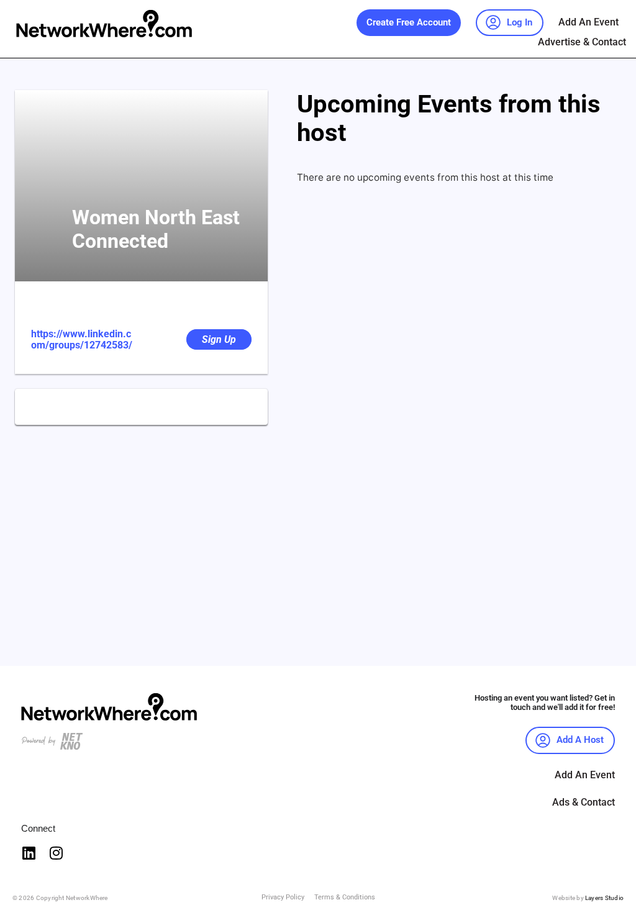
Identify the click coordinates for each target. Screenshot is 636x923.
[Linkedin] (28, 852)
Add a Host (580, 739)
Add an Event (588, 22)
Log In (519, 22)
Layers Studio (604, 897)
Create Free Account (408, 22)
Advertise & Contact (582, 42)
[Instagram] (55, 852)
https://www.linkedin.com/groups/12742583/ (81, 339)
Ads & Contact (583, 802)
